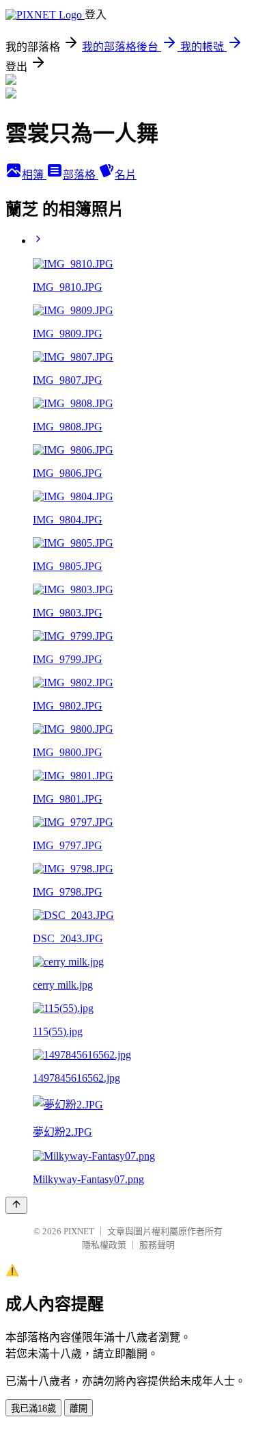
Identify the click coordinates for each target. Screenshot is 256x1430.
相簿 (34, 175)
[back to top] (16, 1205)
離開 (78, 1408)
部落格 (80, 175)
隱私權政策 (104, 1245)
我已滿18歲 (33, 1408)
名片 (126, 175)
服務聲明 (157, 1245)
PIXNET (78, 1231)
